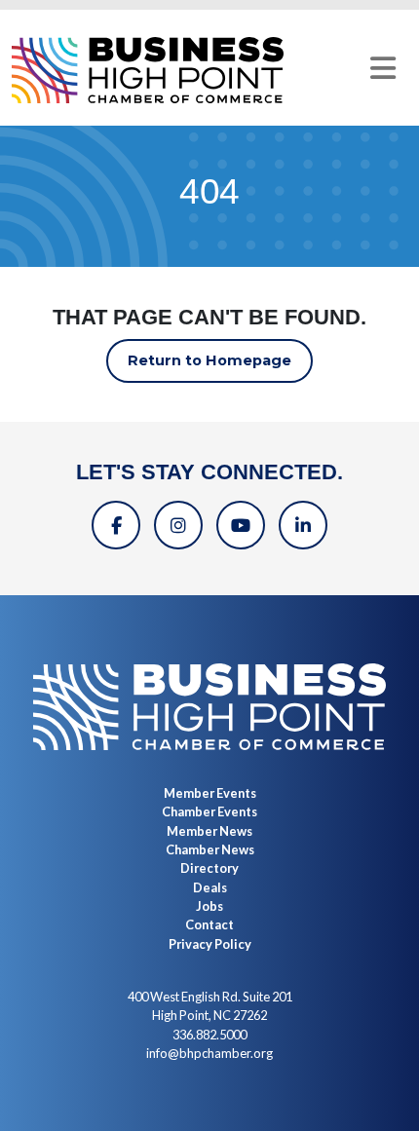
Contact (209, 924)
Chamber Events (209, 811)
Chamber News (210, 849)
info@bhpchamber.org (209, 1053)
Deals (210, 887)
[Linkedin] (303, 525)
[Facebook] (116, 525)
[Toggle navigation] (383, 68)
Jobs (209, 906)
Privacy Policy (210, 944)
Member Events (210, 793)
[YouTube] (240, 525)
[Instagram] (178, 525)
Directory (209, 868)
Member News (209, 831)
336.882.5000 (209, 1034)
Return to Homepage (209, 360)
